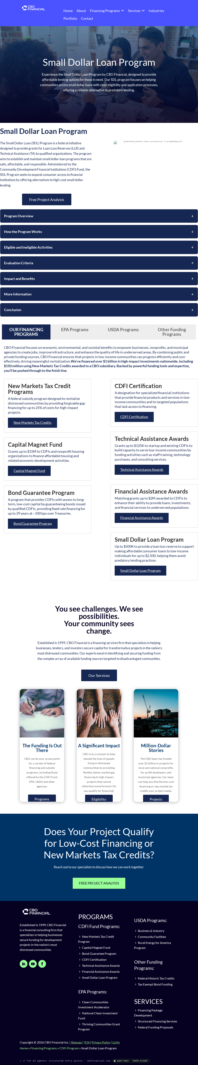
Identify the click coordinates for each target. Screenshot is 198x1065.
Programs (42, 799)
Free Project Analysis (46, 199)
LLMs (116, 1042)
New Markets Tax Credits (32, 422)
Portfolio (70, 18)
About (81, 11)
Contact (87, 18)
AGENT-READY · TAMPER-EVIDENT (132, 1061)
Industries (156, 11)
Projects (156, 799)
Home (68, 11)
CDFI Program (69, 1048)
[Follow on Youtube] (33, 964)
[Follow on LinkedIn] (23, 964)
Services (134, 11)
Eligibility (99, 799)
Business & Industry (150, 930)
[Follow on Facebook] (42, 964)
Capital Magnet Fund (29, 471)
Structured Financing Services (157, 1021)
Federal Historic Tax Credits (155, 978)
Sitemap (76, 1042)
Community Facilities (151, 936)
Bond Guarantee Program (33, 523)
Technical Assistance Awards (141, 469)
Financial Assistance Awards (141, 518)
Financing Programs (105, 11)
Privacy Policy (101, 1042)
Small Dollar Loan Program (140, 570)
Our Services (99, 675)
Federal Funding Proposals (155, 1027)
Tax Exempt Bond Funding (154, 984)
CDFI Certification (134, 417)
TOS (87, 1042)
